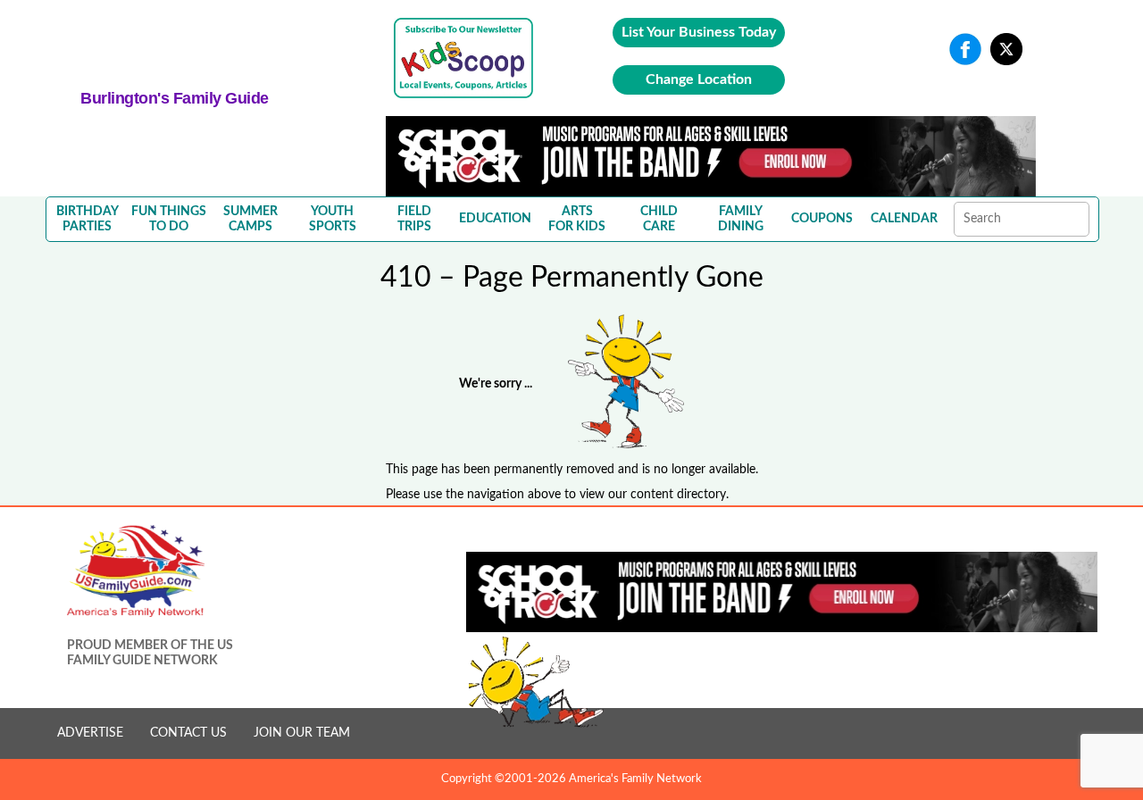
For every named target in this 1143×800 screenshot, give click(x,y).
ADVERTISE (90, 733)
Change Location (699, 79)
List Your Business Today (699, 32)
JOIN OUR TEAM (302, 733)
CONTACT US (188, 733)
